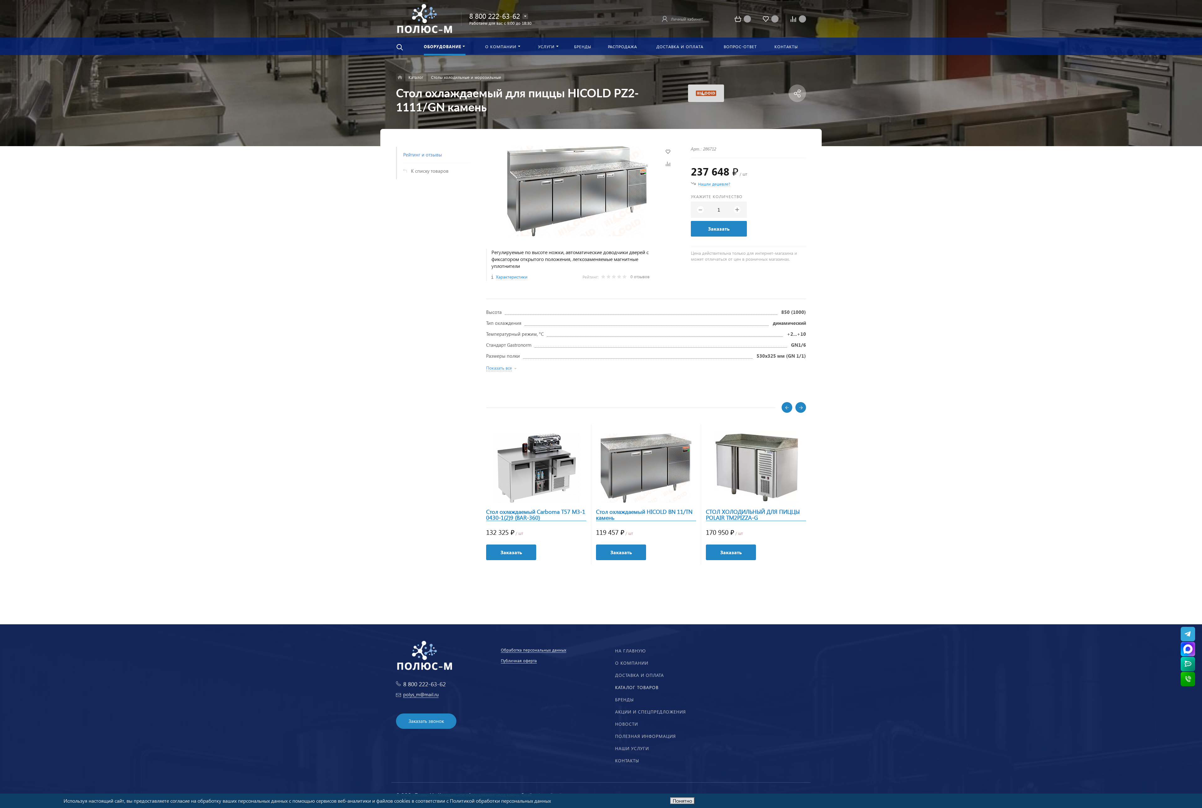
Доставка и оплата (639, 675)
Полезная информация (645, 736)
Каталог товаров (637, 687)
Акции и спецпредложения (650, 712)
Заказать (719, 228)
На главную (630, 651)
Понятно (682, 800)
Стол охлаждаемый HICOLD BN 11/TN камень (644, 515)
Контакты (627, 761)
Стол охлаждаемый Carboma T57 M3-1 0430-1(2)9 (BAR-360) (535, 515)
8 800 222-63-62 (494, 16)
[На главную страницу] (424, 18)
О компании (631, 663)
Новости (626, 724)
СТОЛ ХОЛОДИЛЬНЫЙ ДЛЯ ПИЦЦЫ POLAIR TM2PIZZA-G (753, 515)
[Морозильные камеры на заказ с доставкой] (400, 77)
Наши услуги (632, 748)
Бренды (624, 700)
